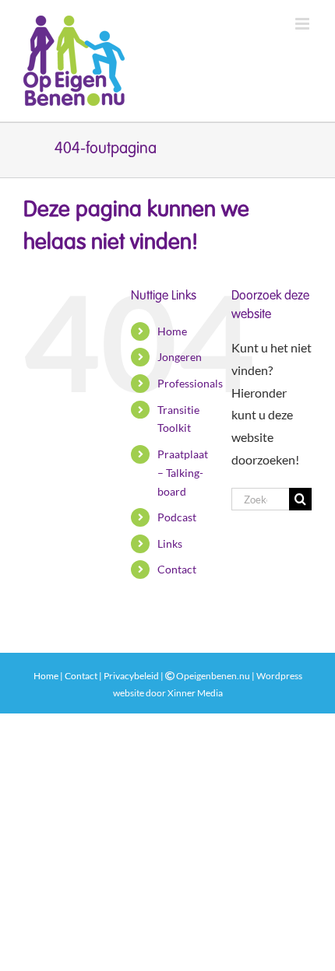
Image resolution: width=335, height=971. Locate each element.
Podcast (176, 517)
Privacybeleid (131, 676)
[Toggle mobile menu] (303, 24)
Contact (176, 569)
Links (169, 543)
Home (172, 331)
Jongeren (179, 356)
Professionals (190, 383)
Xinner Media (195, 693)
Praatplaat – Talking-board (182, 472)
